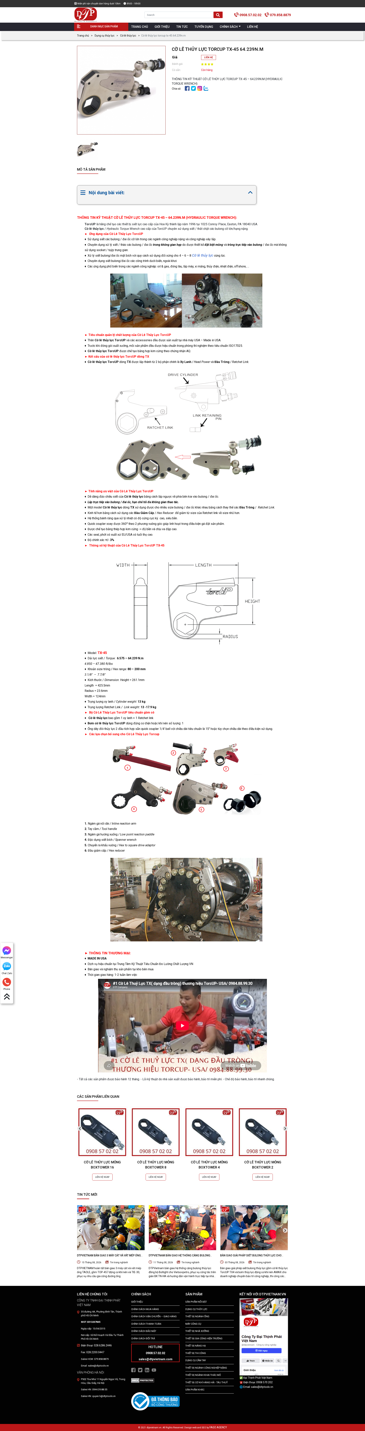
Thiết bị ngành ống (197, 1316)
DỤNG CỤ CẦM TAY (195, 1360)
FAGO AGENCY (218, 1427)
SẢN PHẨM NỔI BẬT (196, 1301)
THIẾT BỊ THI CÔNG (195, 1353)
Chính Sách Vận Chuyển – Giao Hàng (154, 1316)
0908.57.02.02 (250, 15)
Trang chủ (83, 35)
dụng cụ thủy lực (196, 1309)
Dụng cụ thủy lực (104, 35)
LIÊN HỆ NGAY (102, 1177)
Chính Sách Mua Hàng (145, 1309)
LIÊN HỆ (208, 57)
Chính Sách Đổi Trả (143, 1338)
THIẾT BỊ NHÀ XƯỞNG (197, 1331)
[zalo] (206, 88)
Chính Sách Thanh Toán (146, 1323)
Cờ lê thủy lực (128, 35)
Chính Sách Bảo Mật (143, 1331)
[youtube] (154, 1369)
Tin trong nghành (119, 1262)
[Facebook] (187, 88)
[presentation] (80, 1128)
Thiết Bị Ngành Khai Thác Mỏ (203, 1375)
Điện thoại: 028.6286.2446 (96, 1345)
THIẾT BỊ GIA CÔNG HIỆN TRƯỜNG (203, 1338)
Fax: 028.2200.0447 (92, 1352)
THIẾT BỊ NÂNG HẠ (195, 1345)
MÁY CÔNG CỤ (193, 1323)
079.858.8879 (280, 15)
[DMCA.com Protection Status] (142, 1380)
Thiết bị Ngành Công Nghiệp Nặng (206, 1367)
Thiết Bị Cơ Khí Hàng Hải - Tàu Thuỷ (206, 1382)
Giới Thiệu (137, 1301)
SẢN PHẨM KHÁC (194, 1389)
